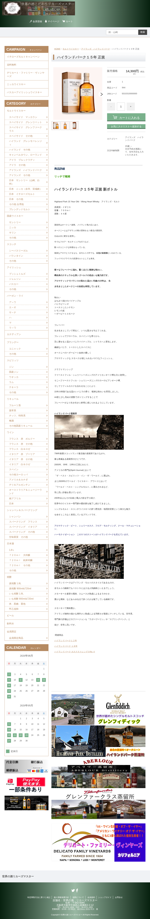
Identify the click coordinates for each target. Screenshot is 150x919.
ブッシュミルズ (17, 274)
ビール (10, 615)
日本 (11, 503)
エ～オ (12, 307)
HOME (57, 49)
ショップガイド (104, 897)
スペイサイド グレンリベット (25, 122)
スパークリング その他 (22, 532)
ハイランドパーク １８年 (65, 646)
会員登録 (37, 21)
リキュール (13, 399)
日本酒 (10, 543)
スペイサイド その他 (21, 136)
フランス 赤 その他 (21, 444)
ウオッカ (13, 377)
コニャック (15, 348)
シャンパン (15, 516)
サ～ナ (12, 312)
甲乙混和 (13, 609)
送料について (78, 897)
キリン (12, 232)
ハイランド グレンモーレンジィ (25, 143)
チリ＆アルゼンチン (19, 485)
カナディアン (14, 334)
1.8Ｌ (12, 550)
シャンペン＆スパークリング (22, 510)
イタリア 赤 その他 (21, 459)
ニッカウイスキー (16, 84)
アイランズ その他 (19, 175)
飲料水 (10, 623)
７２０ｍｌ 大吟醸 (19, 555)
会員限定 (11, 631)
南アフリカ (15, 498)
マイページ (53, 21)
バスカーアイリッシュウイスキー (24, 92)
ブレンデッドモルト (19, 209)
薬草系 (12, 410)
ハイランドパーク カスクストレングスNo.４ (74, 651)
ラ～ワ (12, 327)
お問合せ (119, 897)
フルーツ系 (15, 405)
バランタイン (16, 256)
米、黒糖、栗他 (17, 604)
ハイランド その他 (19, 149)
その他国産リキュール (21, 426)
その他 (12, 237)
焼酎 (9, 577)
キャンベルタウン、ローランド (25, 155)
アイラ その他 (17, 165)
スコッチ (11, 244)
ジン (11, 367)
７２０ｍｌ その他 (19, 565)
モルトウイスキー (71, 49)
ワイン (10, 432)
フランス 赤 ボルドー (22, 439)
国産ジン (13, 372)
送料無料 (11, 64)
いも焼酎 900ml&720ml (21, 598)
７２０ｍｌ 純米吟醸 (21, 560)
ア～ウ (12, 302)
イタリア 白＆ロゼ (19, 464)
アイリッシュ (14, 267)
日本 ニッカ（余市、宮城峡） (25, 189)
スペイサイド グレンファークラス (25, 129)
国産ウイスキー (15, 216)
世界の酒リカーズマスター (18, 876)
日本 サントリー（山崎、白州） (24, 182)
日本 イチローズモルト (22, 194)
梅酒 (11, 420)
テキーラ (13, 387)
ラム (11, 382)
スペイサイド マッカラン (23, 117)
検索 (142, 32)
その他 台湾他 (16, 204)
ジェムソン (15, 279)
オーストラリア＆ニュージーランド (25, 492)
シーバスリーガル (18, 250)
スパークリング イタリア (23, 527)
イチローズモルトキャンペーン (23, 56)
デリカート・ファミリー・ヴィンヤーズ (25, 74)
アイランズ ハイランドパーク (95, 49)
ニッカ (12, 227)
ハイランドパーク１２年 (65, 640)
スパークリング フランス (23, 521)
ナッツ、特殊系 (17, 415)
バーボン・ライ (15, 296)
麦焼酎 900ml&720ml (20, 588)
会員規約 (91, 897)
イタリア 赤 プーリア (22, 454)
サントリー (15, 222)
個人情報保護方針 (61, 897)
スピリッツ (13, 360)
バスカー (13, 284)
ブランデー (13, 342)
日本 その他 (16, 199)
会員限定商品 (16, 638)
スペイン (13, 469)
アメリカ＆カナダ (18, 479)
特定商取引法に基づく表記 (38, 897)
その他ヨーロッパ (18, 474)
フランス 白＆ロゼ (19, 449)
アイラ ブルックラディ (22, 160)
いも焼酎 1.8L (16, 593)
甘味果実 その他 (18, 537)
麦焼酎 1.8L (15, 583)
